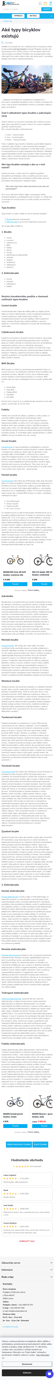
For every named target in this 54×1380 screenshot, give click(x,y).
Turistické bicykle (8, 772)
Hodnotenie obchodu (27, 1160)
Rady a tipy (7, 1277)
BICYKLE (33, 16)
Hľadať (46, 9)
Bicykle (9, 219)
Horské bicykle (7, 481)
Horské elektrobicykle (10, 897)
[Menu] (50, 3)
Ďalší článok (40, 1144)
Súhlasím (27, 1372)
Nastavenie (27, 1364)
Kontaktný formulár (10, 1327)
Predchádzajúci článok (19, 1144)
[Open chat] (49, 1374)
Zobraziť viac (27, 1241)
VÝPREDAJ (18, 16)
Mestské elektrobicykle (10, 955)
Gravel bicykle (7, 447)
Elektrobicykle (12, 222)
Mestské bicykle (8, 646)
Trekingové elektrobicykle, (11, 999)
